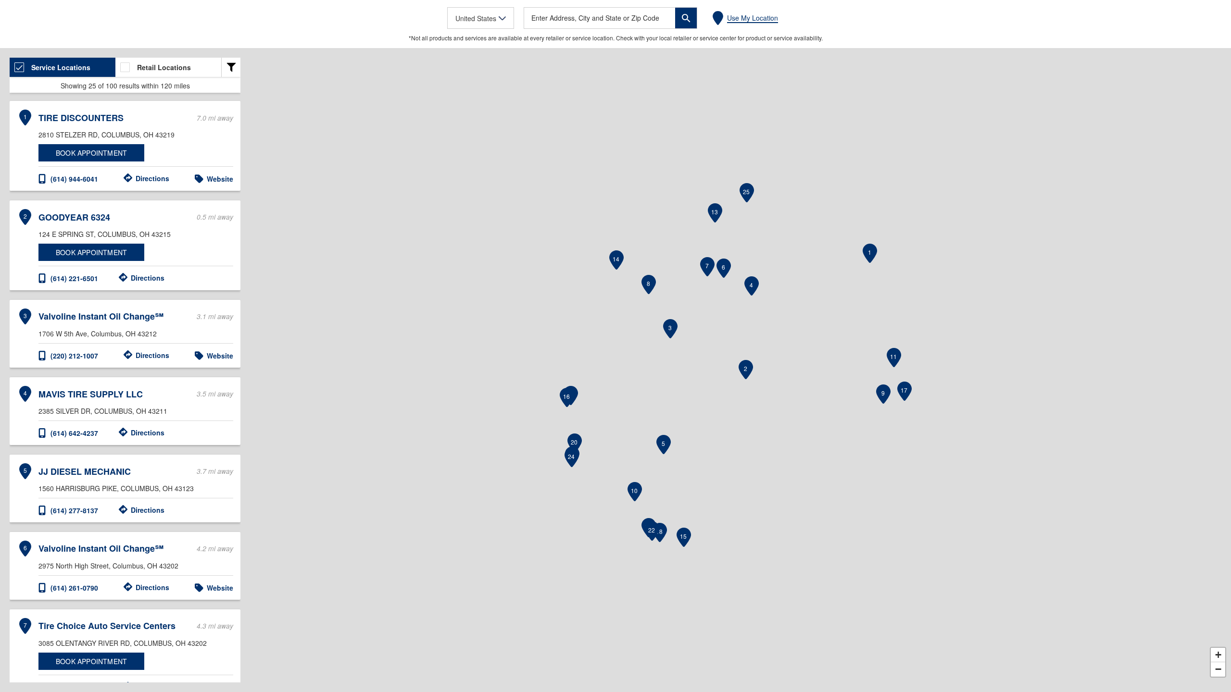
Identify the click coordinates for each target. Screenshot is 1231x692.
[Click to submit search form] (686, 18)
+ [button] (1218, 655)
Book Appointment (91, 153)
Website (220, 179)
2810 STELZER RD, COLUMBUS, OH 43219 (106, 134)
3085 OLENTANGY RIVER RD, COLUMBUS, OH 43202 (122, 643)
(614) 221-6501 (74, 278)
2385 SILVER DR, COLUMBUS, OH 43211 (102, 411)
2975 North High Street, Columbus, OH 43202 (108, 565)
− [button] (1218, 669)
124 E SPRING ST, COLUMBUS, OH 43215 (104, 234)
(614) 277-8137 (74, 510)
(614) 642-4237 (74, 433)
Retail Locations (164, 67)
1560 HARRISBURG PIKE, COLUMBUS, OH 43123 (116, 488)
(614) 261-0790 (74, 588)
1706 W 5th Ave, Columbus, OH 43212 (97, 333)
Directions (152, 178)
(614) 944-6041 (74, 179)
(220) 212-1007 (74, 355)
